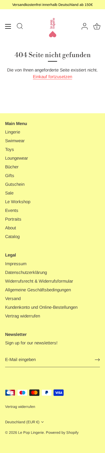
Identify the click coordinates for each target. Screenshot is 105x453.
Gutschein (14, 184)
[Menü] (8, 26)
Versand (13, 298)
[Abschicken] (97, 359)
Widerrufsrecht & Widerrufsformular (39, 281)
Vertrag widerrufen (22, 316)
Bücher (12, 166)
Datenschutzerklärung (26, 272)
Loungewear (16, 158)
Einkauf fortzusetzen (52, 76)
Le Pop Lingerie (31, 432)
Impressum (16, 263)
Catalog (12, 236)
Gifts (9, 175)
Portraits (13, 219)
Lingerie (12, 132)
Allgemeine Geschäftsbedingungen (38, 289)
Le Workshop (17, 201)
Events (11, 210)
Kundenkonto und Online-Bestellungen (41, 307)
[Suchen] (19, 27)
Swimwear (15, 140)
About (10, 227)
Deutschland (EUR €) (22, 422)
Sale (9, 193)
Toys (9, 149)
